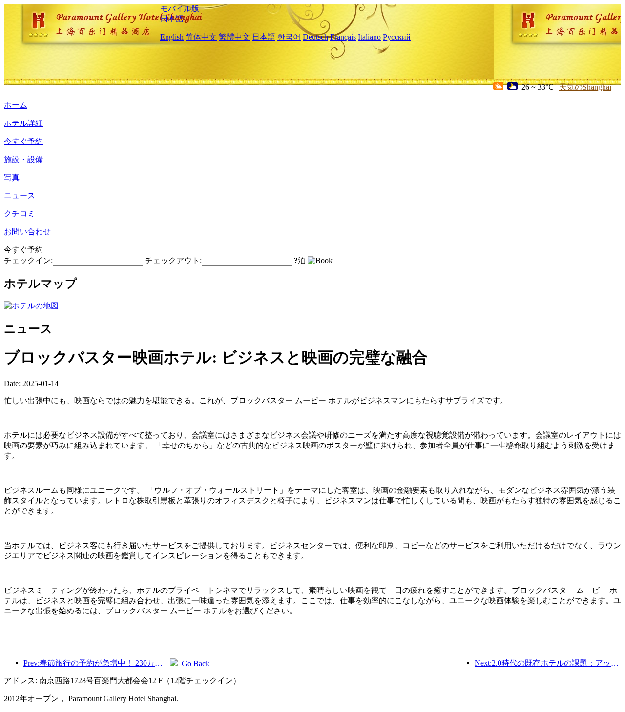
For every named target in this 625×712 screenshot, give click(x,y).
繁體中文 (234, 37)
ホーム (15, 105)
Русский (397, 37)
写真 (12, 177)
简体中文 (201, 37)
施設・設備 (23, 159)
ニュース (19, 195)
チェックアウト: (173, 260)
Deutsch (315, 37)
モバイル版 (179, 8)
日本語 (172, 19)
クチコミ (19, 213)
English (172, 37)
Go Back (193, 663)
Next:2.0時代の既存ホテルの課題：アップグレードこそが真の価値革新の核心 (548, 663)
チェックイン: (28, 260)
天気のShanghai (585, 87)
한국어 (289, 37)
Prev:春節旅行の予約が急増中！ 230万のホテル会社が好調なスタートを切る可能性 (96, 663)
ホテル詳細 (23, 123)
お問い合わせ (27, 231)
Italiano (369, 37)
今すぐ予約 (23, 141)
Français (343, 37)
